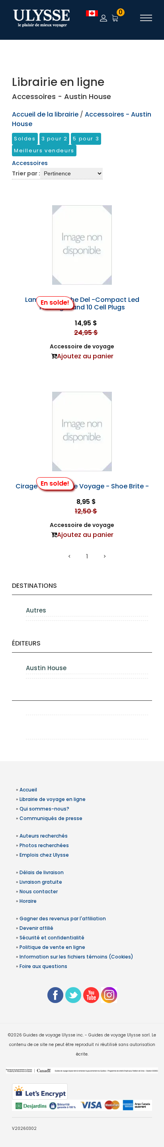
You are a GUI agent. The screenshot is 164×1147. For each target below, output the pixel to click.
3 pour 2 (54, 138)
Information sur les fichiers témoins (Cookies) (76, 956)
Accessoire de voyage (82, 346)
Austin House (46, 668)
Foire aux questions (43, 966)
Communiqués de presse (51, 818)
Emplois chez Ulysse (44, 855)
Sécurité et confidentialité (52, 937)
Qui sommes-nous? (44, 808)
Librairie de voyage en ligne (53, 799)
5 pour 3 (86, 138)
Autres (36, 610)
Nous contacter (39, 891)
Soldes (25, 138)
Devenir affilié (36, 928)
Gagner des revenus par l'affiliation (63, 918)
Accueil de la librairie (45, 114)
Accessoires (30, 163)
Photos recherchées (44, 845)
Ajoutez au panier (85, 356)
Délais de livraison (42, 872)
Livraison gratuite (41, 882)
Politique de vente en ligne (52, 947)
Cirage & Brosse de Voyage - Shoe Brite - (82, 486)
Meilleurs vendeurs (44, 150)
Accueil (28, 789)
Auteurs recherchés (44, 835)
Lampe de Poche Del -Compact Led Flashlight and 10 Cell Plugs (82, 303)
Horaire (28, 901)
